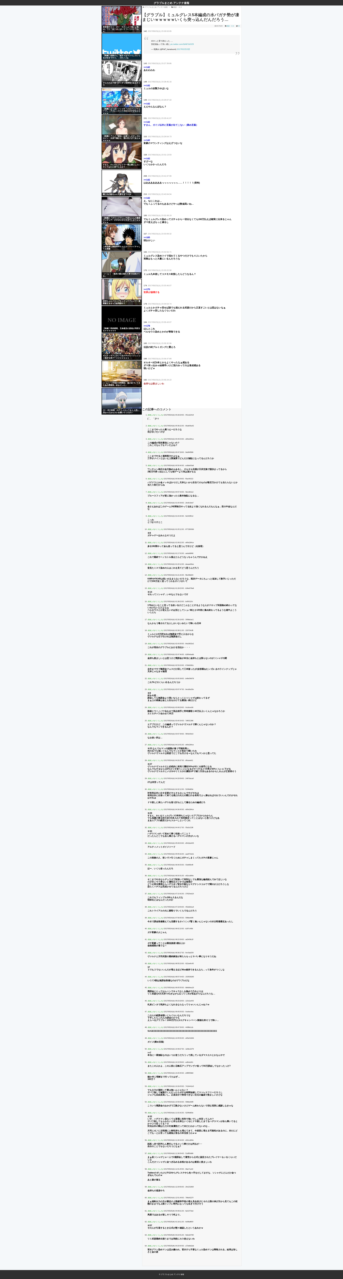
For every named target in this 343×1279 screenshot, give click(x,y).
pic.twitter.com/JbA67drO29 (182, 44)
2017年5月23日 (183, 49)
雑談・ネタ (230, 26)
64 (239, 26)
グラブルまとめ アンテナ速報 (171, 2)
